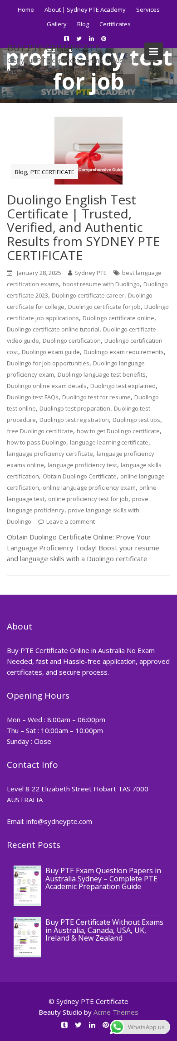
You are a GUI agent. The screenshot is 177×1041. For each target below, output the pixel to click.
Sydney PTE (90, 273)
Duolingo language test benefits (102, 374)
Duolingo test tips (136, 420)
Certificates (115, 24)
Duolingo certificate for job (104, 307)
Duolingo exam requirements (124, 352)
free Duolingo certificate (40, 431)
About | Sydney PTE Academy (85, 9)
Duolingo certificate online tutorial (53, 329)
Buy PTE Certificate (53, 48)
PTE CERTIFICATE (52, 172)
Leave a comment (70, 521)
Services (148, 9)
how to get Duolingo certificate (118, 431)
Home (26, 9)
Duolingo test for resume (96, 397)
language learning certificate (109, 442)
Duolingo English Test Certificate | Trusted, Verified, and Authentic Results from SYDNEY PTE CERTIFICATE (83, 227)
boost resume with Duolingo (101, 284)
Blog (83, 24)
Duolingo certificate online (118, 318)
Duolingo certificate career (88, 295)
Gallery (57, 24)
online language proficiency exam (89, 487)
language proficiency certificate (50, 454)
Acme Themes (115, 1012)
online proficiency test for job (88, 499)
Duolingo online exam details (47, 386)
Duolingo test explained (123, 386)
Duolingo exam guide (51, 352)
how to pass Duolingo (36, 442)
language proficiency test (82, 465)
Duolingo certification (72, 340)
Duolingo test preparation (74, 408)
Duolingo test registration (74, 420)
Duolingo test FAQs (33, 397)
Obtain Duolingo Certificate (80, 476)
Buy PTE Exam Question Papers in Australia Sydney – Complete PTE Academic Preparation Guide (103, 878)
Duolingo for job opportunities (48, 363)
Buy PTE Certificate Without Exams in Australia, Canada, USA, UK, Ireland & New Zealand (104, 930)
